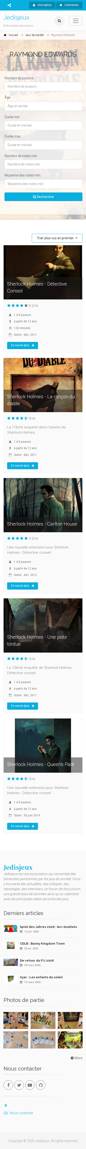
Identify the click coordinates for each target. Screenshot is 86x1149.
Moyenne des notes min (22, 175)
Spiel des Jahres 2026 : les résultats (48, 927)
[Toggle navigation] (75, 21)
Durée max (13, 136)
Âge (7, 97)
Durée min (12, 117)
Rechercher (45, 197)
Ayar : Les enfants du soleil (41, 977)
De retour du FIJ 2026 (37, 960)
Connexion (71, 5)
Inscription (44, 5)
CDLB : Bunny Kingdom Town (42, 943)
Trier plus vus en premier (56, 238)
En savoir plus (20, 345)
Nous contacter (21, 1113)
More (78, 1058)
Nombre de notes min (21, 156)
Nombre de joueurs (19, 78)
